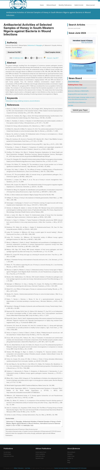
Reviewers (70, 454)
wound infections (35, 101)
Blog (68, 460)
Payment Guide (39, 458)
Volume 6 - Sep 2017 (52, 58)
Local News (27, 468)
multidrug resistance (23, 101)
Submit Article (78, 6)
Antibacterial (9, 101)
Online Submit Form (41, 452)
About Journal (90, 6)
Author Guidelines (40, 454)
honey (15, 101)
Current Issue (7, 452)
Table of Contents (82, 50)
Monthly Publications (65, 6)
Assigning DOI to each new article (77, 94)
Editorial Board (51, 6)
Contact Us (70, 458)
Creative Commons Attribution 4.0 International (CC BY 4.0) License (70, 468)
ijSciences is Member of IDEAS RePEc (78, 91)
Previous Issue (7, 454)
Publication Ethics (40, 456)
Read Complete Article (52, 52)
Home (42, 5)
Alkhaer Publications (19, 468)
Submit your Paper (80, 110)
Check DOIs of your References (77, 102)
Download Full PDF (14, 52)
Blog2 (68, 462)
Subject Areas (70, 456)
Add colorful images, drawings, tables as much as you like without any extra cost (81, 98)
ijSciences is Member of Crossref (77, 88)
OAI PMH (70, 105)
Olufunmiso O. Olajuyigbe (34, 45)
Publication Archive (9, 456)
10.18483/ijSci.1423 (17, 58)
